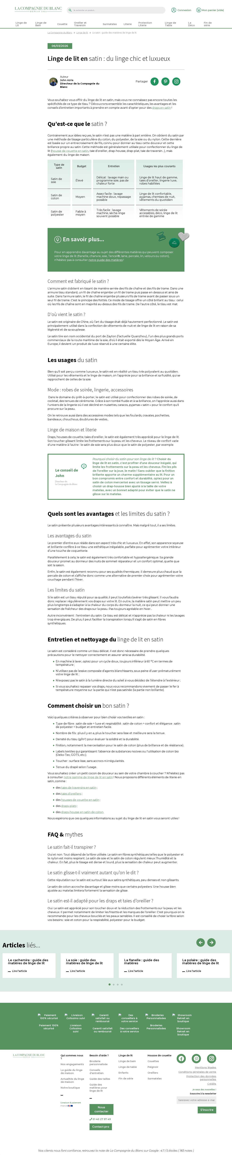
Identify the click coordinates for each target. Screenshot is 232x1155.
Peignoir (153, 1067)
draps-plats (68, 806)
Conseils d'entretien (97, 1072)
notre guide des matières (105, 260)
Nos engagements (72, 1064)
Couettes (153, 1061)
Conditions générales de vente (197, 1071)
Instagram (176, 81)
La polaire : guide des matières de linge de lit (200, 962)
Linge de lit (126, 1055)
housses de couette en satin (80, 799)
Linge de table (128, 1067)
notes (186, 1150)
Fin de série (126, 1078)
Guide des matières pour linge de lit (98, 1087)
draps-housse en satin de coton (82, 812)
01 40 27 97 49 (102, 1119)
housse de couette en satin (70, 151)
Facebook (154, 81)
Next (211, 942)
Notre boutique (70, 1087)
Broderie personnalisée (99, 1063)
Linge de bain (127, 1061)
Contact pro (100, 1126)
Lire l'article (19, 971)
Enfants (123, 1072)
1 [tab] (111, 985)
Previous (200, 942)
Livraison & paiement (71, 1104)
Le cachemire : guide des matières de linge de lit (28, 962)
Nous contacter (101, 1109)
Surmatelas (155, 1078)
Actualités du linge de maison (72, 1080)
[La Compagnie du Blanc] (38, 9)
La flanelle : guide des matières (141, 962)
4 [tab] (123, 985)
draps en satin (161, 107)
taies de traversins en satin (78, 787)
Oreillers (153, 1072)
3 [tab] (119, 985)
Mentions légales (205, 1067)
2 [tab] (115, 985)
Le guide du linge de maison (71, 1072)
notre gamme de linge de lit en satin (88, 777)
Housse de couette (159, 1055)
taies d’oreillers (71, 793)
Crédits (211, 1083)
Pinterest (165, 81)
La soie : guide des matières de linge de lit (84, 962)
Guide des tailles (100, 1078)
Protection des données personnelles (201, 1078)
